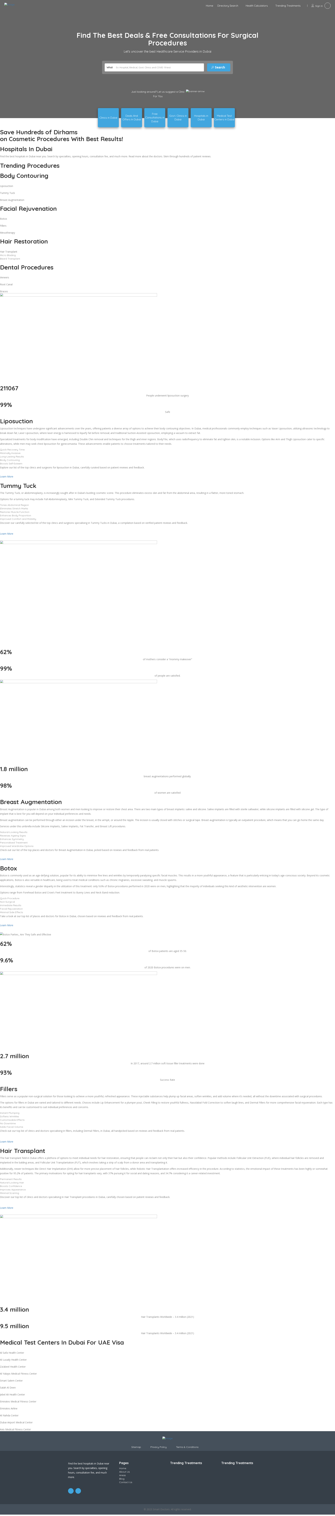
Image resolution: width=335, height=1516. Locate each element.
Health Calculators (257, 5)
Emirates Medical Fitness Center (18, 1401)
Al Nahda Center (9, 1415)
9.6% (6, 960)
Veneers (4, 277)
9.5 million (14, 1326)
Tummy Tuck (7, 193)
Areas (122, 1475)
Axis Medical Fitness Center (15, 1429)
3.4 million (14, 1309)
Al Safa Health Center (12, 1352)
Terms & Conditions (187, 1447)
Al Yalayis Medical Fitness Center (18, 1373)
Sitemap (136, 1447)
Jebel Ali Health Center (12, 1394)
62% (6, 943)
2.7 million (14, 1056)
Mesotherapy (7, 232)
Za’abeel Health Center (13, 1366)
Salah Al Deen (8, 1387)
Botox (3, 218)
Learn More (6, 476)
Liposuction (6, 186)
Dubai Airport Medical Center (16, 1422)
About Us (124, 1471)
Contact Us (125, 1482)
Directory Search (227, 5)
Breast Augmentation (12, 200)
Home (209, 5)
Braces (4, 291)
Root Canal (6, 284)
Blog (121, 1478)
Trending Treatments (288, 5)
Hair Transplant (8, 251)
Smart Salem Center (11, 1380)
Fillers (3, 225)
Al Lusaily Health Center (13, 1359)
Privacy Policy (158, 1447)
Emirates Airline (8, 1408)
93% (6, 1072)
